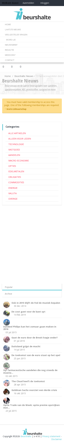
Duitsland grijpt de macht (25, 346)
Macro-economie (18, 160)
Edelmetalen (16, 171)
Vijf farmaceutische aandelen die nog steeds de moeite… (30, 371)
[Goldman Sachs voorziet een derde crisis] (7, 391)
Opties (12, 166)
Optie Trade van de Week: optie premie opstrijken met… (31, 406)
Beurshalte (26, 436)
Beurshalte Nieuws (23, 76)
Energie (12, 187)
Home (8, 76)
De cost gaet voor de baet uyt (28, 311)
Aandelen (14, 155)
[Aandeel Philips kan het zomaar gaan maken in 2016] (7, 321)
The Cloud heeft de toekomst (28, 381)
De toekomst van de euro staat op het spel (35, 355)
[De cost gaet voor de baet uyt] (7, 313)
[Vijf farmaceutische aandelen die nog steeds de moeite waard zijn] (7, 365)
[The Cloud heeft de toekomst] (7, 382)
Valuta (12, 193)
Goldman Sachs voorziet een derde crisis (34, 390)
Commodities (16, 182)
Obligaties (14, 176)
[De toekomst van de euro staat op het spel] (7, 356)
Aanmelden (28, 2)
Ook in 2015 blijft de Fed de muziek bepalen (35, 302)
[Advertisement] (32, 240)
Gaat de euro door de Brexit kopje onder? (34, 337)
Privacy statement (51, 436)
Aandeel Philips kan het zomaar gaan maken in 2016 (29, 328)
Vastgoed (14, 149)
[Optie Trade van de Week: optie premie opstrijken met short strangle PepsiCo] (7, 400)
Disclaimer (56, 439)
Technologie (16, 144)
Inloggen (44, 2)
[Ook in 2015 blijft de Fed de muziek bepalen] (7, 304)
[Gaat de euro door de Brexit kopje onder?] (7, 339)
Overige (12, 198)
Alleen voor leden (19, 138)
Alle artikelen (17, 133)
